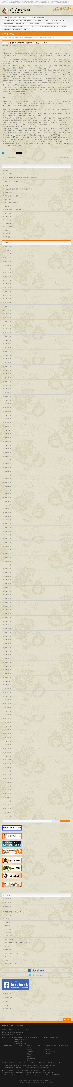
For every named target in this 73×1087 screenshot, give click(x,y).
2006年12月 (8, 718)
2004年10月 (8, 797)
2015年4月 (8, 610)
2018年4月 (8, 486)
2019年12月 (8, 426)
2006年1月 (8, 756)
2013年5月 (8, 673)
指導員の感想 (8, 192)
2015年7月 (8, 602)
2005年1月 (8, 789)
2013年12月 (8, 658)
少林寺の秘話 (27, 37)
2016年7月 (8, 561)
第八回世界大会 (55, 1075)
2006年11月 (8, 722)
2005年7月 (8, 767)
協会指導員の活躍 (8, 1065)
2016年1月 (8, 583)
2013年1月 (8, 677)
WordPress (28, 1082)
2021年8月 (8, 359)
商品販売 (21, 1045)
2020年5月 (8, 407)
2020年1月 (8, 422)
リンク (6, 1005)
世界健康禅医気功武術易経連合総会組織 (13, 1072)
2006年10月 (8, 726)
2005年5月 (8, 774)
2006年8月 (8, 733)
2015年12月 (8, 587)
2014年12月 (8, 625)
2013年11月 (8, 662)
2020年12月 (8, 385)
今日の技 (7, 946)
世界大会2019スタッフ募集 (48, 1065)
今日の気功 (8, 216)
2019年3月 (8, 445)
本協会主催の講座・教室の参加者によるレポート (18, 189)
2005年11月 (8, 759)
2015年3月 (8, 613)
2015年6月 (8, 606)
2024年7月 (8, 269)
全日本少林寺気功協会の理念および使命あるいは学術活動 (21, 177)
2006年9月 (8, 730)
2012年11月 (8, 681)
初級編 (7, 206)
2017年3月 (8, 535)
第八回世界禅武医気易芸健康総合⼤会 (13, 1067)
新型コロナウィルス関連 (11, 181)
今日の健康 (8, 213)
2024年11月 (8, 254)
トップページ (7, 1037)
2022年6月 (8, 321)
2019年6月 (8, 434)
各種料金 (28, 1075)
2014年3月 (8, 647)
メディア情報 (8, 174)
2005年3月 (8, 782)
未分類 (6, 185)
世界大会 (29, 1072)
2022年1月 (8, 340)
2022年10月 (8, 306)
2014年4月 (8, 643)
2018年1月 (8, 497)
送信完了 (46, 1075)
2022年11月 (8, 302)
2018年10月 (8, 463)
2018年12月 (8, 456)
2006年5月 (8, 745)
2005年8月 (8, 763)
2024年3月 (8, 284)
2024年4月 (8, 280)
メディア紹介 (8, 1001)
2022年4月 (8, 329)
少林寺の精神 (8, 226)
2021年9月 (8, 355)
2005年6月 (8, 771)
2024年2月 (8, 287)
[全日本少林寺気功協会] (16, 12)
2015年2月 (8, 617)
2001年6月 (8, 808)
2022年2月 (8, 336)
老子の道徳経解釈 (10, 939)
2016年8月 (8, 557)
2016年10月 (8, 553)
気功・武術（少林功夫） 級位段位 (53, 1063)
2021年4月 (8, 374)
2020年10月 (8, 392)
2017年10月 (8, 509)
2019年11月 (8, 430)
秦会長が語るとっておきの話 (17, 37)
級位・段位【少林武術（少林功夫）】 (13, 1075)
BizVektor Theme (36, 1082)
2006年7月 (8, 737)
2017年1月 (8, 542)
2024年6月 (8, 272)
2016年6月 (8, 565)
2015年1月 (8, 621)
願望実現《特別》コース (10, 1045)
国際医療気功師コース (19, 1041)
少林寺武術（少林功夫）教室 (20, 1039)
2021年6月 (8, 366)
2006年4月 (8, 748)
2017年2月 (8, 538)
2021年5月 (8, 370)
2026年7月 (8, 899)
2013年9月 (8, 670)
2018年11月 (8, 460)
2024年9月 (8, 261)
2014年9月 (8, 632)
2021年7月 (8, 362)
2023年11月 (8, 299)
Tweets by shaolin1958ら (9, 890)
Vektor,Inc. (44, 1082)
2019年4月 (8, 441)
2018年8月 (8, 471)
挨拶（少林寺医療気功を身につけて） (13, 1063)
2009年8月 (8, 688)
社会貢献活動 (8, 997)
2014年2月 (8, 651)
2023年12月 (8, 295)
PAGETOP (66, 1019)
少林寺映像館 (46, 1070)
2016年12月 (8, 546)
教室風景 (7, 230)
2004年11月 (8, 793)
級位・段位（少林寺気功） (51, 1072)
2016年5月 (8, 568)
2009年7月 (8, 692)
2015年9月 (8, 595)
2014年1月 (8, 655)
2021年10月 (8, 351)
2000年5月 (8, 816)
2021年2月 (8, 381)
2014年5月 (8, 640)
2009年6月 (8, 696)
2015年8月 (8, 598)
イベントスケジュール (11, 993)
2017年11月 (8, 505)
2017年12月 (8, 501)
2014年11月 (8, 628)
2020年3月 (8, 415)
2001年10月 (8, 804)
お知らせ (7, 170)
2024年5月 (8, 276)
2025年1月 (8, 246)
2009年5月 (8, 700)
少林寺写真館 (38, 1072)
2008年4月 (8, 707)
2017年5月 (8, 527)
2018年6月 (8, 478)
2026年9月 (8, 906)
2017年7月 (8, 520)
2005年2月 (8, 786)
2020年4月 (8, 411)
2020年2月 (8, 419)
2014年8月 (8, 636)
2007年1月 (8, 715)
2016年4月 (8, 572)
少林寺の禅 (8, 220)
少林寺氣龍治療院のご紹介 (51, 1037)
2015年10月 (8, 591)
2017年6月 (8, 523)
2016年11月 (8, 550)
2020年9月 (8, 396)
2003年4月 (8, 801)
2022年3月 (8, 332)
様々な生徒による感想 (11, 202)
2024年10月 (8, 257)
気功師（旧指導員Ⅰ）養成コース (21, 1043)
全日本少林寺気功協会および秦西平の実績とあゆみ (38, 1067)
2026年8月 (8, 902)
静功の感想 (8, 199)
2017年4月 (8, 531)
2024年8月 (8, 265)
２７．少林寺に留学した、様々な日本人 (12, 157)
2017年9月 (8, 512)
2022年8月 (8, 314)
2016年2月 (8, 580)
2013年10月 (8, 666)
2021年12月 (8, 344)
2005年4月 (8, 778)
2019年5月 (8, 437)
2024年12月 (8, 250)
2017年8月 (8, 516)
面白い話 (7, 237)
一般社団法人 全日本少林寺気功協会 (34, 1080)
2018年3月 (8, 490)
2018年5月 (8, 482)
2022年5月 (8, 325)
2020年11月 (8, 389)
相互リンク (8, 1008)
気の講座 (7, 233)
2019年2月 (8, 449)
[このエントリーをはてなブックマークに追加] (3, 153)
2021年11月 (8, 347)
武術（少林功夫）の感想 (11, 196)
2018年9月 (8, 467)
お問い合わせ (37, 1075)
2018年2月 (8, 493)
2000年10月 (8, 812)
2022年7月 (8, 317)
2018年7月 (8, 475)
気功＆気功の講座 (36, 1063)
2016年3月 (8, 576)
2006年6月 (8, 741)
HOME (3, 37)
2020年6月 (8, 404)
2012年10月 (8, 685)
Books (6, 960)
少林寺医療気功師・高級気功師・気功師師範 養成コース (28, 1037)
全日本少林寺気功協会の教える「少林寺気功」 (27, 1065)
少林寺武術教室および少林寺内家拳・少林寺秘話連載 (16, 1070)
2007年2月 (8, 711)
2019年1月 (8, 452)
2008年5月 (8, 703)
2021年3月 (8, 377)
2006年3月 (8, 752)
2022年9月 (8, 310)
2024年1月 (8, 291)
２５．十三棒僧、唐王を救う (63, 157)
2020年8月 (8, 400)
